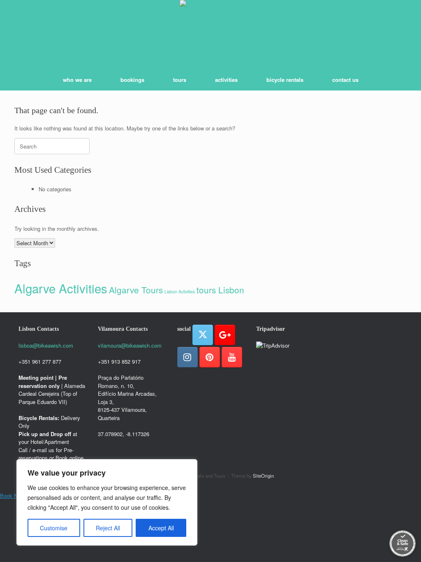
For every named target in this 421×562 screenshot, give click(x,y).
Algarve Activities (60, 288)
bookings (132, 80)
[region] (106, 502)
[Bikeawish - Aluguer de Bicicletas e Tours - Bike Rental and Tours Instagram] (187, 357)
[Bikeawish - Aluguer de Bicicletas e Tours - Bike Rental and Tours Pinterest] (209, 357)
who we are (77, 80)
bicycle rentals (284, 80)
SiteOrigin (263, 475)
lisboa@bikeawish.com (46, 345)
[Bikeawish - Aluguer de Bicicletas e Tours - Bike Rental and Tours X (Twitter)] (202, 335)
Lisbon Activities (179, 291)
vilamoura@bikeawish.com (130, 345)
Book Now (12, 495)
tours (179, 80)
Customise (53, 528)
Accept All (161, 528)
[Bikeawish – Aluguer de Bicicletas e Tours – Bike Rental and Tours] (210, 31)
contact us (345, 80)
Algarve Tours (136, 289)
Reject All (108, 528)
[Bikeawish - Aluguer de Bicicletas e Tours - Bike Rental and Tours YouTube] (232, 357)
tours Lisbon (220, 289)
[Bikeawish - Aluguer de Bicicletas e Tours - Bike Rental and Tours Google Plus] (225, 335)
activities (226, 80)
